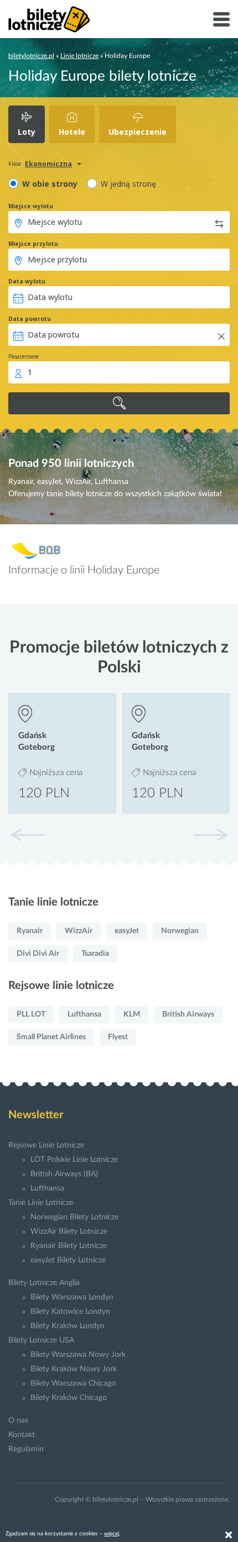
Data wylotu (26, 281)
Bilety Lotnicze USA (41, 1340)
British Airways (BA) (64, 1174)
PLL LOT (31, 1014)
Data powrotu (29, 319)
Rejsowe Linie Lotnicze (46, 1145)
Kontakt (21, 1435)
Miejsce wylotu (30, 206)
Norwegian (180, 931)
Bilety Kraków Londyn (67, 1326)
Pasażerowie (23, 356)
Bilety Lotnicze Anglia (44, 1283)
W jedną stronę (128, 183)
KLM (131, 1014)
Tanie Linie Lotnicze (40, 1203)
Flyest (118, 1037)
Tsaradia (95, 953)
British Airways (188, 1014)
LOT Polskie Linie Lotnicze (74, 1160)
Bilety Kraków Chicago (68, 1398)
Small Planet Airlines (51, 1037)
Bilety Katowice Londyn (70, 1311)
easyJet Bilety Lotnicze (68, 1260)
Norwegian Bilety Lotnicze (74, 1217)
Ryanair (30, 931)
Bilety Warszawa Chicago (73, 1383)
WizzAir (78, 931)
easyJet (127, 931)
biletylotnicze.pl (31, 55)
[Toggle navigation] (221, 19)
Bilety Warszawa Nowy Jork (78, 1355)
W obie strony (49, 183)
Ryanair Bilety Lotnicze (68, 1246)
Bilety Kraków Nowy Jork (73, 1369)
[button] (210, 835)
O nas (18, 1420)
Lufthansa (84, 1014)
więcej (111, 1533)
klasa (14, 163)
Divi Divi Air (38, 953)
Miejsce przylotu (33, 244)
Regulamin (26, 1449)
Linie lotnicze (79, 55)
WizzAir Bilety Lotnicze (68, 1231)
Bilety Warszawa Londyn (71, 1297)
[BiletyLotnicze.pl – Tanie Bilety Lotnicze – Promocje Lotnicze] (49, 19)
